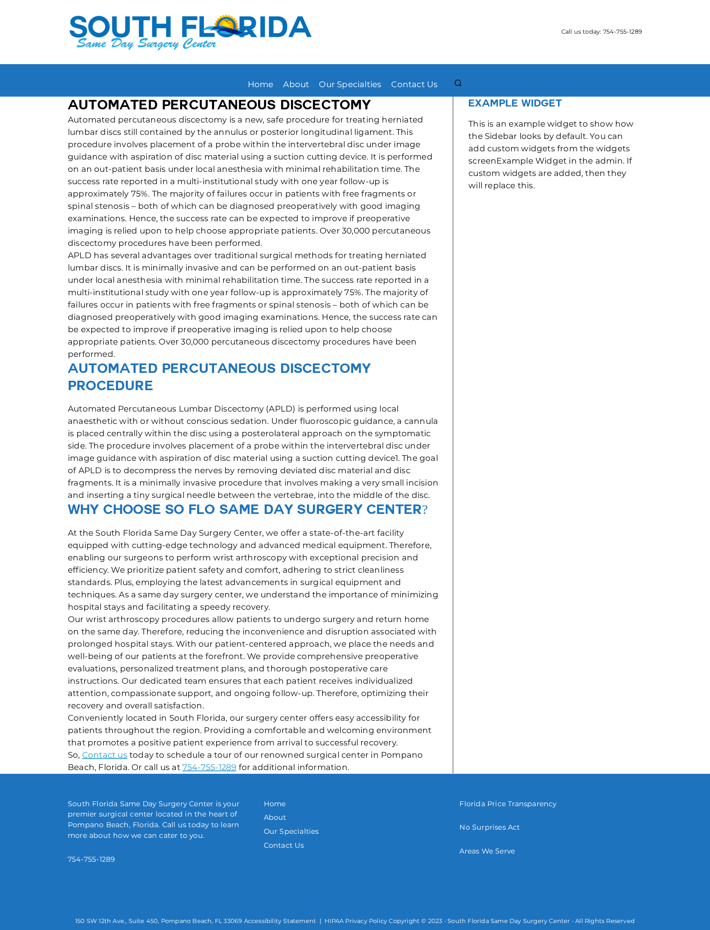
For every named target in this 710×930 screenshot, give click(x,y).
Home (261, 84)
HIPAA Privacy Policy (356, 921)
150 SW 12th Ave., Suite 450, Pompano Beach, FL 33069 (158, 921)
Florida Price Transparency (507, 803)
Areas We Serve (487, 851)
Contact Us (414, 84)
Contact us (104, 755)
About (296, 84)
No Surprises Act (489, 827)
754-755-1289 (622, 31)
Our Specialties (350, 84)
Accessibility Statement (280, 921)
